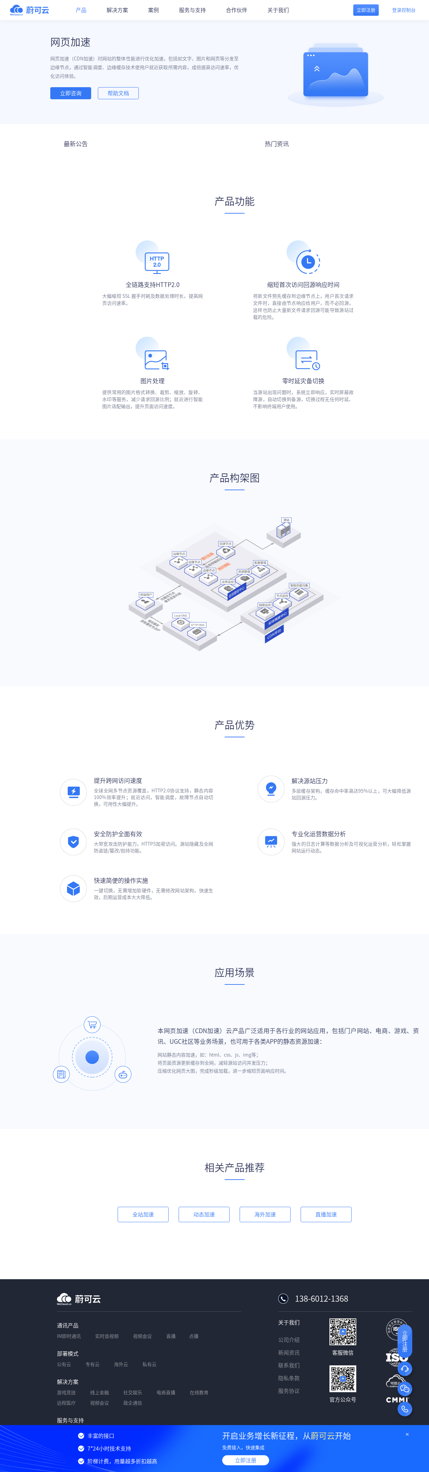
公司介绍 (289, 1340)
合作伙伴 (236, 10)
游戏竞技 (66, 1392)
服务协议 (289, 1391)
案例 (153, 10)
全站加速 (143, 1214)
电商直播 (166, 1392)
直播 (171, 1336)
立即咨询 (70, 93)
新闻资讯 (289, 1352)
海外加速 (265, 1214)
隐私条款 (289, 1378)
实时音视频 (107, 1336)
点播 (193, 1336)
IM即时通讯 (69, 1336)
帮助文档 (118, 93)
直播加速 (326, 1214)
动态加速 (204, 1214)
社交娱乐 (132, 1392)
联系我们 (289, 1365)
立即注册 (245, 1460)
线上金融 (99, 1392)
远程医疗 (66, 1403)
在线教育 (199, 1392)
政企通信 (132, 1403)
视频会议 (142, 1336)
